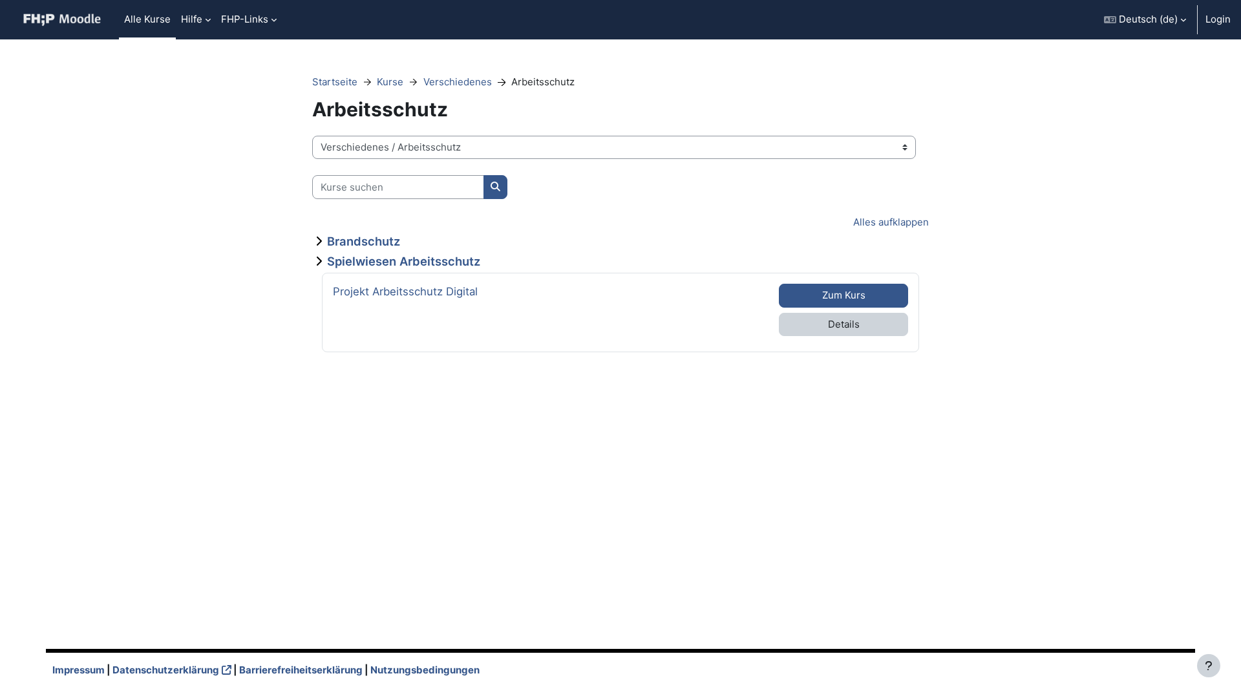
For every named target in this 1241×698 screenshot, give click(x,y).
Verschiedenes (457, 82)
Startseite (334, 82)
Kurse (390, 82)
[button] (1145, 19)
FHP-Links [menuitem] (244, 19)
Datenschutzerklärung (165, 670)
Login (1218, 19)
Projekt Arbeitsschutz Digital (405, 291)
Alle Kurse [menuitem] (147, 19)
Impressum (78, 670)
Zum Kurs (843, 295)
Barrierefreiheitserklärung (301, 670)
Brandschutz (363, 241)
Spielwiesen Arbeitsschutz (403, 261)
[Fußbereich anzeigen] (1208, 665)
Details (844, 324)
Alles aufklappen (891, 222)
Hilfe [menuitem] (191, 19)
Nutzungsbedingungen (425, 670)
